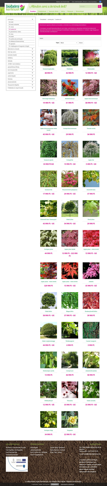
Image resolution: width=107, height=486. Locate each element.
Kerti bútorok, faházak (38, 452)
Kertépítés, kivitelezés (14, 450)
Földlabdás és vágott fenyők (15, 88)
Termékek (33, 11)
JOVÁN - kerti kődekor (14, 64)
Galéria (63, 11)
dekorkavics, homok (13, 49)
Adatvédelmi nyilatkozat (67, 484)
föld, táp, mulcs (12, 52)
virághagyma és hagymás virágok (19, 46)
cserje (12, 27)
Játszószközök (35, 450)
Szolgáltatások (42, 11)
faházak (10, 61)
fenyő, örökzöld (14, 24)
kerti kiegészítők (12, 70)
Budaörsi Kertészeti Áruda (16, 447)
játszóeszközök (12, 82)
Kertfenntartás (11, 452)
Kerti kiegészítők (36, 455)
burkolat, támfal (12, 55)
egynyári (12, 44)
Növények (34, 447)
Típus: (57, 42)
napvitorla (11, 73)
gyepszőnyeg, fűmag (13, 67)
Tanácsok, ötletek (54, 11)
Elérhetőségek (80, 11)
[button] (69, 42)
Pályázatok (70, 11)
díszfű (12, 36)
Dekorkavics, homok (57, 450)
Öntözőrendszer (12, 455)
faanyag (10, 79)
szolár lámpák (12, 76)
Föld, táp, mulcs (56, 452)
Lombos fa (13, 29)
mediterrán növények (16, 39)
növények (10, 19)
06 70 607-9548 (65, 1)
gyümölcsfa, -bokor (15, 31)
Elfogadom (55, 484)
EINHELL (10, 58)
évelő (11, 22)
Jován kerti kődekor (57, 447)
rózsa (11, 34)
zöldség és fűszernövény (17, 41)
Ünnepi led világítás (13, 85)
